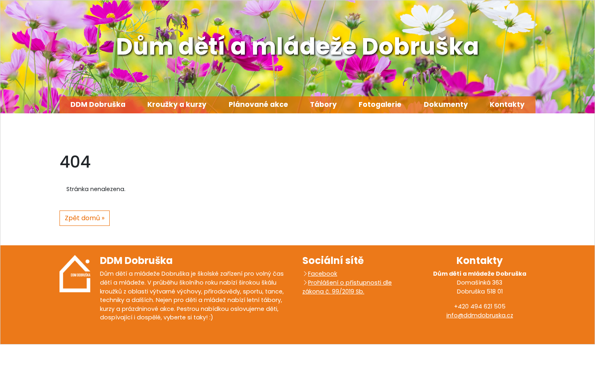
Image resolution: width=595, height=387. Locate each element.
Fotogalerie (380, 104)
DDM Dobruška (97, 104)
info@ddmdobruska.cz (479, 315)
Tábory (323, 104)
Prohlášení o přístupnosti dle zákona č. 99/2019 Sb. (347, 287)
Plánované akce (258, 104)
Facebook (322, 274)
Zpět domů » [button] (84, 218)
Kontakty (507, 104)
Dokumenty (446, 104)
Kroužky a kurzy (176, 104)
